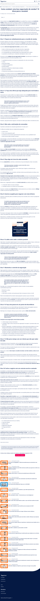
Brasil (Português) (7, 597)
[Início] (0, 6)
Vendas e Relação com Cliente (6, 6)
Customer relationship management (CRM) (18, 6)
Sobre (2, 584)
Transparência (3, 579)
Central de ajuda (3, 593)
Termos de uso (3, 581)
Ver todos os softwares (20, 455)
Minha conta (3, 591)
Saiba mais (10, 448)
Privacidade (2, 577)
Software (2, 586)
